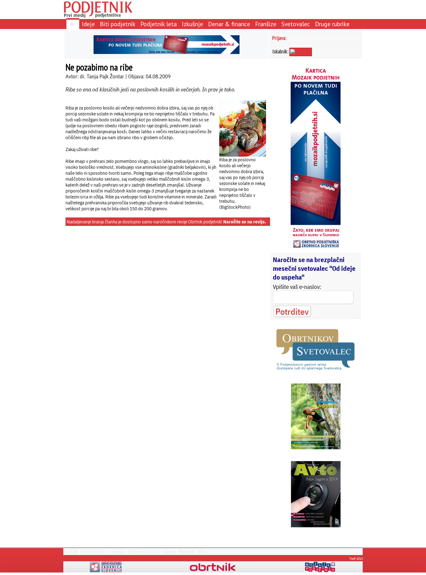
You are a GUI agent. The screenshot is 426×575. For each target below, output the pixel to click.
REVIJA (70, 551)
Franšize (265, 24)
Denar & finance (229, 24)
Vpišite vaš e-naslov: (297, 286)
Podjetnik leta (158, 24)
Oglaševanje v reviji (143, 551)
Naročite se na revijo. (244, 222)
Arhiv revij (116, 551)
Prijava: (279, 37)
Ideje (88, 24)
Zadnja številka (92, 551)
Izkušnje (192, 24)
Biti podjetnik (117, 24)
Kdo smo (169, 551)
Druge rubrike (332, 24)
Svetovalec (295, 24)
